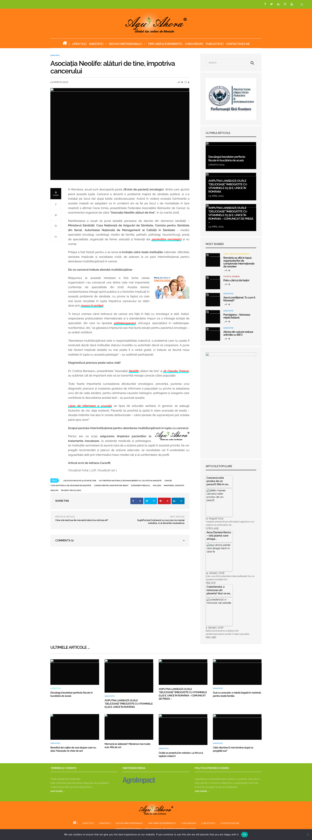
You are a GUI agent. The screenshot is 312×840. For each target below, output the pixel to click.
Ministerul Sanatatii (174, 485)
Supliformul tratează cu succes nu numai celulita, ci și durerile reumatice (161, 521)
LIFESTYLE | (79, 43)
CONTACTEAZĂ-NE (238, 43)
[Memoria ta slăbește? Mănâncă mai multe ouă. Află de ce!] (129, 727)
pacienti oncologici (71, 490)
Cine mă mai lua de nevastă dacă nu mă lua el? (81, 520)
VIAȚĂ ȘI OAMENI (231, 276)
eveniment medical (140, 485)
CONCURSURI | (194, 43)
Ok (244, 834)
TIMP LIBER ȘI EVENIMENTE (236, 254)
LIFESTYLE (55, 688)
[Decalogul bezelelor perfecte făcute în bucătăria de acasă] (74, 672)
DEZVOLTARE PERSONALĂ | (125, 43)
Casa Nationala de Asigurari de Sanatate (71, 485)
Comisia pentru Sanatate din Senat (111, 485)
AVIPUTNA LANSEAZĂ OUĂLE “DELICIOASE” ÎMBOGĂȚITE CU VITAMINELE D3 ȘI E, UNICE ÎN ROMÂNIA (227, 186)
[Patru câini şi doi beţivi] (213, 282)
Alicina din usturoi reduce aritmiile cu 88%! (238, 333)
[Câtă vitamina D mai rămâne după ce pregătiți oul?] (237, 727)
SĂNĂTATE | (96, 43)
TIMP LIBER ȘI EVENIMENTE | (165, 43)
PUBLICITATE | (215, 43)
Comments (64, 540)
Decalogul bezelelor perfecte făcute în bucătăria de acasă (226, 158)
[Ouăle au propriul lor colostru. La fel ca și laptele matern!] (183, 729)
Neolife (133, 371)
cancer (168, 481)
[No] (307, 834)
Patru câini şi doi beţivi (236, 280)
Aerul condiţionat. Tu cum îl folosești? (239, 299)
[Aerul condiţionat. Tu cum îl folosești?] (213, 299)
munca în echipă (92, 305)
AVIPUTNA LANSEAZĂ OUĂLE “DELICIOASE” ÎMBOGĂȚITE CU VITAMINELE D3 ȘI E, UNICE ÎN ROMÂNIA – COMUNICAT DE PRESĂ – (230, 215)
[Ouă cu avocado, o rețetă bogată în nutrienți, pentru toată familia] (237, 672)
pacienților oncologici (166, 239)
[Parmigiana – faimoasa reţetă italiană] (213, 317)
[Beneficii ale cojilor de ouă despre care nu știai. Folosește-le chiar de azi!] (74, 727)
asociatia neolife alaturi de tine (79, 481)
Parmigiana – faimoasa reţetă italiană (236, 316)
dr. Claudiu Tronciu (176, 371)
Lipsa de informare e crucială (90, 406)
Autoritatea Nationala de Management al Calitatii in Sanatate (130, 481)
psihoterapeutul (125, 323)
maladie (157, 485)
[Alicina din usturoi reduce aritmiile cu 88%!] (213, 334)
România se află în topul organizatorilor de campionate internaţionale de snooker (238, 262)
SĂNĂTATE (55, 55)
